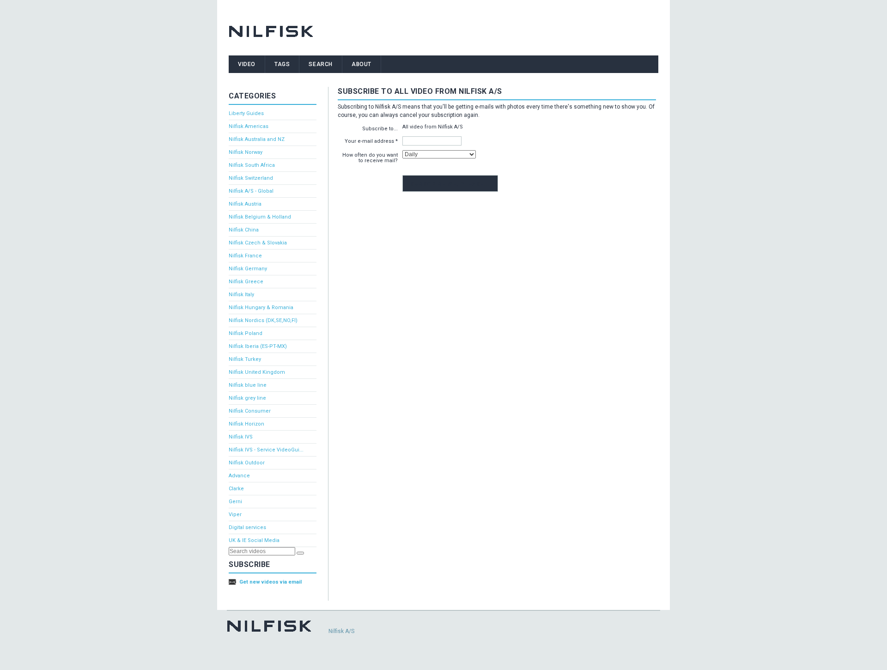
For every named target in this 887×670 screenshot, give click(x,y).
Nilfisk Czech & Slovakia (258, 243)
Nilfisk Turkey (245, 359)
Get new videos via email (270, 582)
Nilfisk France (245, 256)
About (361, 64)
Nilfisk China (244, 230)
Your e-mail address (369, 141)
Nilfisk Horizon (246, 424)
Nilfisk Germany (248, 269)
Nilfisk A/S (341, 631)
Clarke (236, 489)
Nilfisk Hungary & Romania (261, 308)
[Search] (300, 553)
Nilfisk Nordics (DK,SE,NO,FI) (263, 320)
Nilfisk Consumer (250, 411)
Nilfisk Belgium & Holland (260, 217)
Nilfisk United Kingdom (257, 372)
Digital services (247, 527)
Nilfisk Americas (248, 126)
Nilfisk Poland (245, 333)
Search (321, 64)
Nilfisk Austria (245, 204)
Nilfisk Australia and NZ (257, 139)
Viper (235, 515)
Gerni (235, 502)
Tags (282, 64)
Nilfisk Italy (241, 295)
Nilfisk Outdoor (247, 463)
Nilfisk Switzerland (251, 178)
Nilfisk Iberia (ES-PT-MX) (258, 346)
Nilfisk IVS (241, 437)
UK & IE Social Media (254, 540)
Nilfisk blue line (248, 385)
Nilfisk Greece (246, 282)
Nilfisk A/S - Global (251, 191)
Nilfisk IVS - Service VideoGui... (266, 450)
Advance (239, 476)
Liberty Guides (246, 113)
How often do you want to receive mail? (370, 158)
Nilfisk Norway (245, 152)
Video (246, 64)
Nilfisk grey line (247, 398)
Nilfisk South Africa (252, 165)
